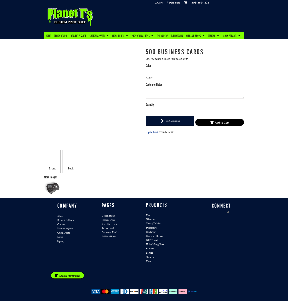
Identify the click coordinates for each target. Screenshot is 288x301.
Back (71, 168)
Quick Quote (63, 232)
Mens (148, 215)
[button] (99, 35)
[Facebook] (228, 212)
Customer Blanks (110, 232)
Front (52, 168)
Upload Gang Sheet (155, 244)
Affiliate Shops (109, 236)
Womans (150, 219)
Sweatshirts (151, 227)
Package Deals (108, 220)
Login (158, 2)
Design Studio (108, 215)
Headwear (151, 232)
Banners (150, 248)
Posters (149, 252)
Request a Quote (65, 228)
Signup (60, 241)
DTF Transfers (153, 240)
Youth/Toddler (153, 223)
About (60, 216)
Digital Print (152, 132)
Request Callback (65, 220)
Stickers (150, 257)
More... (149, 261)
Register (173, 2)
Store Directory (109, 224)
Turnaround (108, 228)
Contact (61, 224)
